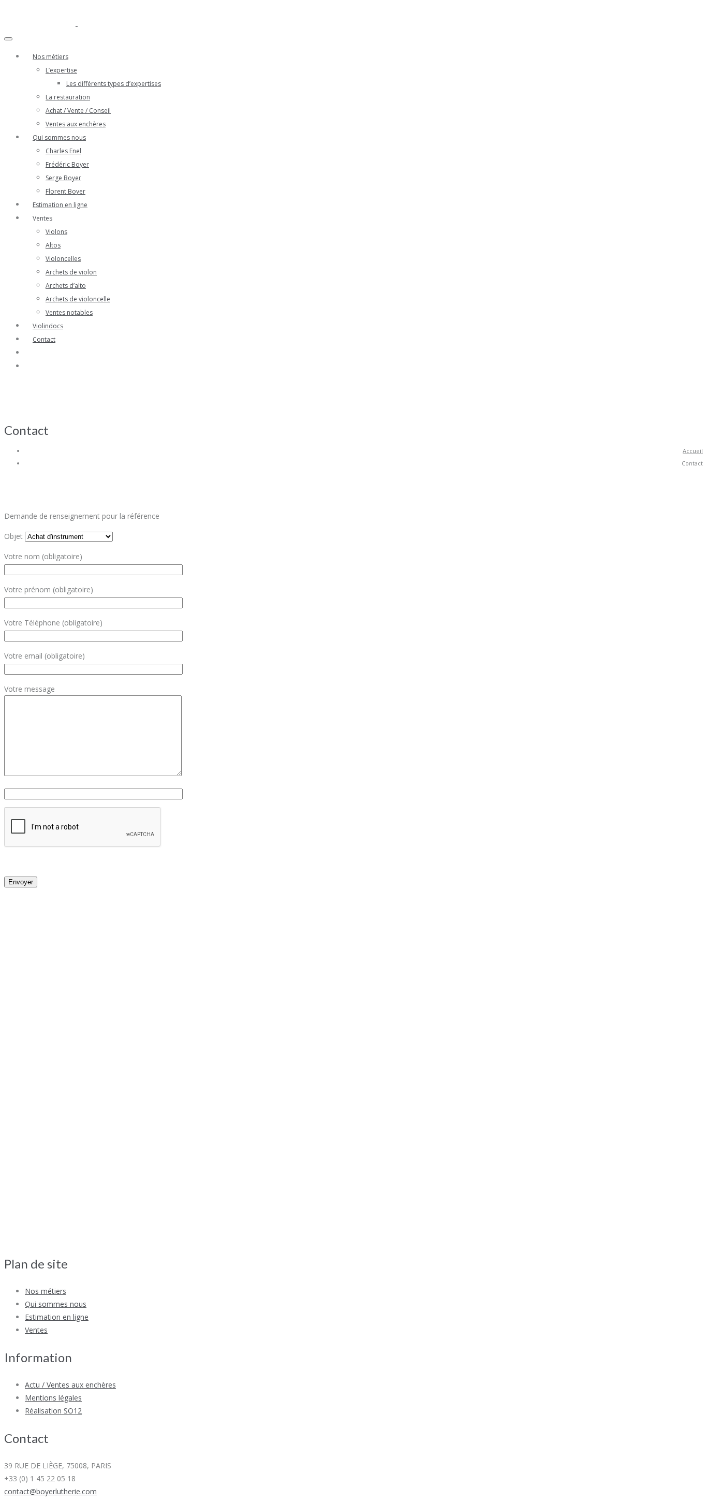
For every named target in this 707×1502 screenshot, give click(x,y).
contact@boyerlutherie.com (50, 1491)
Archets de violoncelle (78, 299)
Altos (53, 245)
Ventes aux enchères (76, 124)
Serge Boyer (63, 177)
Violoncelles (63, 258)
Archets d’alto (66, 285)
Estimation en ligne (60, 204)
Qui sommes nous (59, 137)
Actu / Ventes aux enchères (70, 1385)
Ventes (36, 1330)
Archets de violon (71, 272)
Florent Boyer (65, 191)
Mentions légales (53, 1398)
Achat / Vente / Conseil (78, 110)
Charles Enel (63, 151)
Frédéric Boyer (67, 164)
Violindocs (48, 326)
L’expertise (61, 70)
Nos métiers (50, 56)
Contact (44, 339)
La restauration (68, 97)
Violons (56, 231)
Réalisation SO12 (53, 1411)
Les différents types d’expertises (113, 83)
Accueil (693, 451)
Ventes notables (69, 312)
